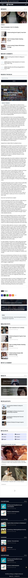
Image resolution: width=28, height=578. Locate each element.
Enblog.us (12, 574)
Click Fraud (9, 547)
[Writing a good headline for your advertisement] (3, 508)
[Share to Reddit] (13, 295)
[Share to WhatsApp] (7, 295)
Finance (2, 24)
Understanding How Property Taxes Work (16, 32)
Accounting (4, 1)
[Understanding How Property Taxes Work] (3, 36)
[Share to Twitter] (5, 295)
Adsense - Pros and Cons (13, 541)
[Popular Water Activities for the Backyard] (3, 526)
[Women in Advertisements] (3, 515)
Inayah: (6, 57)
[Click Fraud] (3, 551)
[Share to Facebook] (2, 295)
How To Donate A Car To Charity (9, 27)
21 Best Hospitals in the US (9, 381)
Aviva (3, 315)
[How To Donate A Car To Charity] (14, 23)
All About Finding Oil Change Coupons (15, 422)
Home (3, 103)
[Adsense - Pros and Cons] (3, 544)
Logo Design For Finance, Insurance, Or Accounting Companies (15, 412)
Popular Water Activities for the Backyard (16, 523)
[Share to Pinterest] (10, 295)
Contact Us (16, 576)
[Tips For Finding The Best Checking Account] (3, 42)
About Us (11, 576)
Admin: (5, 62)
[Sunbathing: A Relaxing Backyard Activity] (3, 533)
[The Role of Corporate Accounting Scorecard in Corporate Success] (8, 1)
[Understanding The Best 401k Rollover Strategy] (3, 49)
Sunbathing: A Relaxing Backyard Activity (16, 529)
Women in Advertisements (13, 511)
